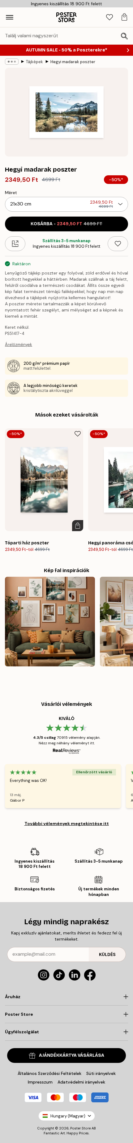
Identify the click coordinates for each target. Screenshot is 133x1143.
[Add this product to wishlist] (118, 243)
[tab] (109, 17)
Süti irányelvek (101, 1073)
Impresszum (40, 1082)
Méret (11, 192)
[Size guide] (15, 243)
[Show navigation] (9, 17)
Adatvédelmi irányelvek (81, 1082)
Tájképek (34, 61)
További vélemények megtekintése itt (66, 823)
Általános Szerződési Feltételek (49, 1073)
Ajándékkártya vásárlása (71, 1055)
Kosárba (66, 223)
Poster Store (80, 1128)
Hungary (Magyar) (67, 1116)
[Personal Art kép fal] (50, 621)
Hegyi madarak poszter (72, 61)
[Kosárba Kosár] (77, 525)
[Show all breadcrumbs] (12, 62)
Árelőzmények (18, 344)
